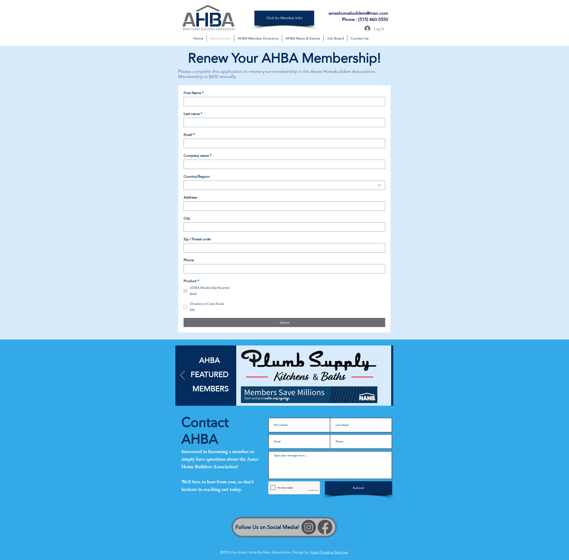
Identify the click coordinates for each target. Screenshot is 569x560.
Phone (189, 260)
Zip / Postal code (197, 239)
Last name (193, 114)
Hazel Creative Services (329, 552)
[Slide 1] (281, 400)
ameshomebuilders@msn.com (358, 13)
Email (189, 134)
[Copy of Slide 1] (287, 400)
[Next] (386, 375)
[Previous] (182, 375)
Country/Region (197, 176)
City (187, 218)
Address (190, 197)
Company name (197, 155)
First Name (194, 93)
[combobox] (284, 185)
